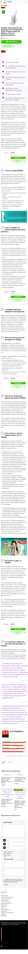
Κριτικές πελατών (8, 853)
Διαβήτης (3, 905)
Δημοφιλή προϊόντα (5, 903)
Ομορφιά (3, 911)
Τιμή (5, 856)
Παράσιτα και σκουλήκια (6, 912)
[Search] (25, 1)
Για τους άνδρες (4, 901)
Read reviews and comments (12, 755)
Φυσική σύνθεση (7, 855)
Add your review (22, 755)
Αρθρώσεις (3, 900)
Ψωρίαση (3, 7)
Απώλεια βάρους (5, 898)
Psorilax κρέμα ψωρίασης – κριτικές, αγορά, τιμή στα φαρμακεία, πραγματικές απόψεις (20, 779)
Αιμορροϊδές (4, 895)
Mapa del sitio (16, 924)
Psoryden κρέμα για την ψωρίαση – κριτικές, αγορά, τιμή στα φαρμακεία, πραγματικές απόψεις (7, 802)
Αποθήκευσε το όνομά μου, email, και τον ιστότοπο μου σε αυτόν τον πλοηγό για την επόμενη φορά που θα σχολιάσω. (13, 880)
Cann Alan (10, 762)
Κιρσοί (2, 906)
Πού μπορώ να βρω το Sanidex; (13, 94)
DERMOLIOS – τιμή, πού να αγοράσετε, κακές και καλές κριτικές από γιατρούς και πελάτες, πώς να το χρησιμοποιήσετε (20, 804)
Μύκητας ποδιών (5, 909)
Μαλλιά (2, 908)
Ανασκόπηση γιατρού (8, 851)
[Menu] (1, 1)
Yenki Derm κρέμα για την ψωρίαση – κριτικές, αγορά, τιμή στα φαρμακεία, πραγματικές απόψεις (7, 780)
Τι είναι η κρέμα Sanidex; (11, 62)
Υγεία (2, 914)
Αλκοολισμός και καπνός (6, 897)
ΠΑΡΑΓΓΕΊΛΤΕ (12, 41)
